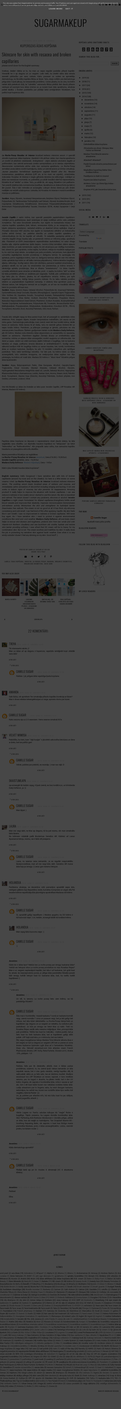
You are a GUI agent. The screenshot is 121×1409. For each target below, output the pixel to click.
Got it (69, 9)
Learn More (56, 9)
